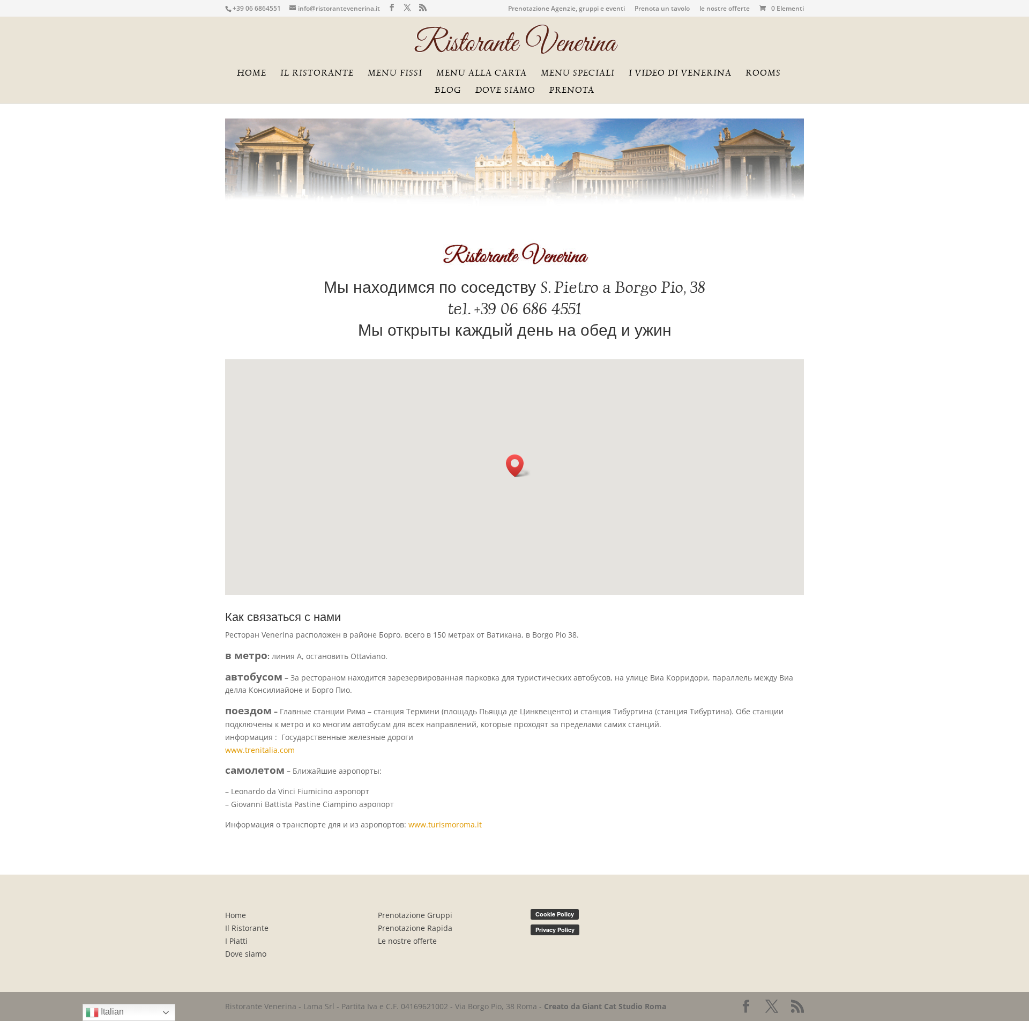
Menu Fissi (395, 73)
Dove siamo (245, 954)
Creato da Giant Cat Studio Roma (606, 1006)
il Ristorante (317, 73)
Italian (111, 1011)
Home (251, 73)
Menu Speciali (578, 73)
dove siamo (505, 90)
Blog (448, 90)
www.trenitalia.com (260, 750)
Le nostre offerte (407, 941)
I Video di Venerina (680, 73)
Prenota (571, 90)
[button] (518, 465)
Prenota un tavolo (662, 9)
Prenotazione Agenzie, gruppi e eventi (566, 9)
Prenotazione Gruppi (415, 915)
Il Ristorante (247, 928)
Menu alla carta (481, 73)
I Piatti (236, 941)
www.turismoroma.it (445, 824)
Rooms (763, 73)
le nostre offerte (724, 9)
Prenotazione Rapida (415, 928)
